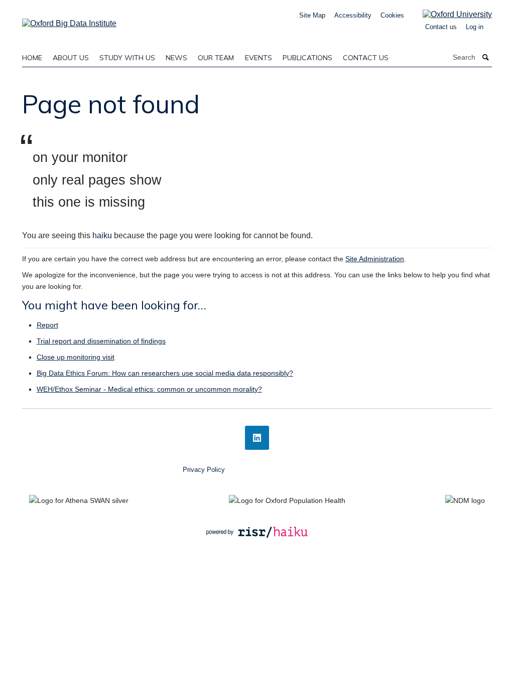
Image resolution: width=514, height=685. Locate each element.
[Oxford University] (450, 14)
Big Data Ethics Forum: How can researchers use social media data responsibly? (165, 373)
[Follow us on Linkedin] (257, 438)
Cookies (392, 15)
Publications (307, 57)
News (176, 57)
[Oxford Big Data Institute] (69, 20)
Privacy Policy (204, 469)
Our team (216, 57)
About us (71, 57)
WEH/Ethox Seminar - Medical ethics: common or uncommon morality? (149, 389)
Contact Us (366, 57)
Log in (474, 27)
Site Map (312, 15)
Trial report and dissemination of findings (101, 341)
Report (47, 325)
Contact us (441, 27)
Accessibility (352, 15)
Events (258, 57)
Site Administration (374, 259)
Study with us (127, 57)
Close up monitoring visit (75, 357)
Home (32, 57)
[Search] (486, 57)
